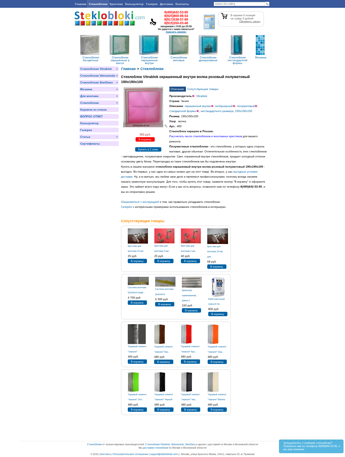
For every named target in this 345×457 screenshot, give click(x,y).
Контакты (182, 4)
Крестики (116, 4)
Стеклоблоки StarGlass (99, 82)
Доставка (166, 4)
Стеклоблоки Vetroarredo (99, 75)
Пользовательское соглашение (130, 454)
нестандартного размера (217, 111)
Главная (80, 4)
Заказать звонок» (176, 32)
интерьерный (224, 106)
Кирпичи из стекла (93, 109)
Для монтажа (99, 96)
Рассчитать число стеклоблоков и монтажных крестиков (205, 136)
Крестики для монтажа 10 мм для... (215, 251)
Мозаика (99, 89)
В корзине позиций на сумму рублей (246, 18)
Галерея (152, 4)
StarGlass (190, 444)
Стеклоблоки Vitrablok (99, 68)
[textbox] (239, 4)
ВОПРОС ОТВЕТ (91, 116)
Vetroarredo (177, 444)
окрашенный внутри (198, 106)
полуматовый (246, 106)
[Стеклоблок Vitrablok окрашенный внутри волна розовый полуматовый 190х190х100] (145, 126)
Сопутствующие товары (202, 89)
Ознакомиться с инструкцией (140, 201)
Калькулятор (134, 4)
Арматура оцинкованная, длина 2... (189, 295)
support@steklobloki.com (163, 454)
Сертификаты (90, 143)
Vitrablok (201, 96)
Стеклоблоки (98, 4)
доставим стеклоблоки (155, 447)
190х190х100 (243, 111)
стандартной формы (182, 111)
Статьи (99, 136)
